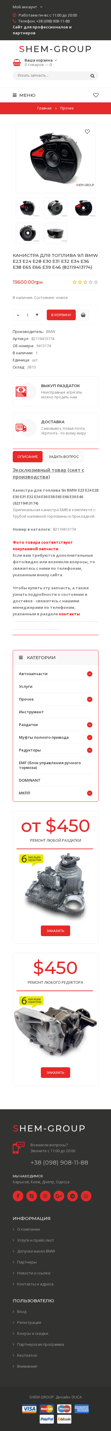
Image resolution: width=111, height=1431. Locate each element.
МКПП (24, 793)
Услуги (26, 686)
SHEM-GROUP (55, 49)
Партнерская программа (40, 1344)
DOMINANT (30, 780)
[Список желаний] (96, 95)
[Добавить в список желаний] (87, 131)
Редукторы (30, 750)
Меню (27, 95)
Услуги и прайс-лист (35, 1240)
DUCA (77, 1397)
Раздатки (28, 724)
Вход (21, 1311)
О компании (28, 1229)
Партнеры (27, 1262)
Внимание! (27, 1366)
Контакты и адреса (35, 1284)
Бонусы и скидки (32, 1333)
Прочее (26, 699)
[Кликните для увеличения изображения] (56, 158)
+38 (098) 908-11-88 (53, 21)
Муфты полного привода (44, 737)
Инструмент (31, 711)
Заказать (55, 931)
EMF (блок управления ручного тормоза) (50, 765)
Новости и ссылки (33, 1273)
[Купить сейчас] (83, 315)
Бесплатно (27, 1355)
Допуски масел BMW (36, 1251)
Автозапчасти (33, 673)
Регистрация (29, 1322)
